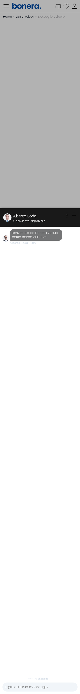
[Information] (67, 215)
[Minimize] (74, 215)
